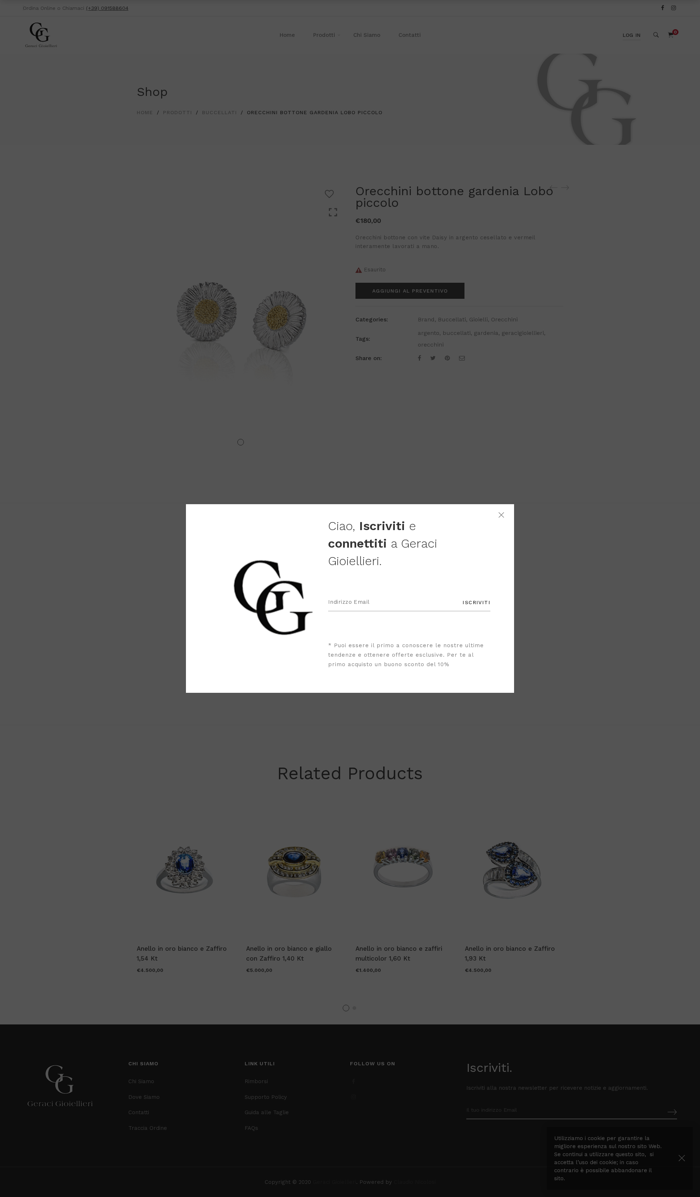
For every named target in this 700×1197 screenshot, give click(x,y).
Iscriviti (476, 602)
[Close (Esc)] (501, 515)
